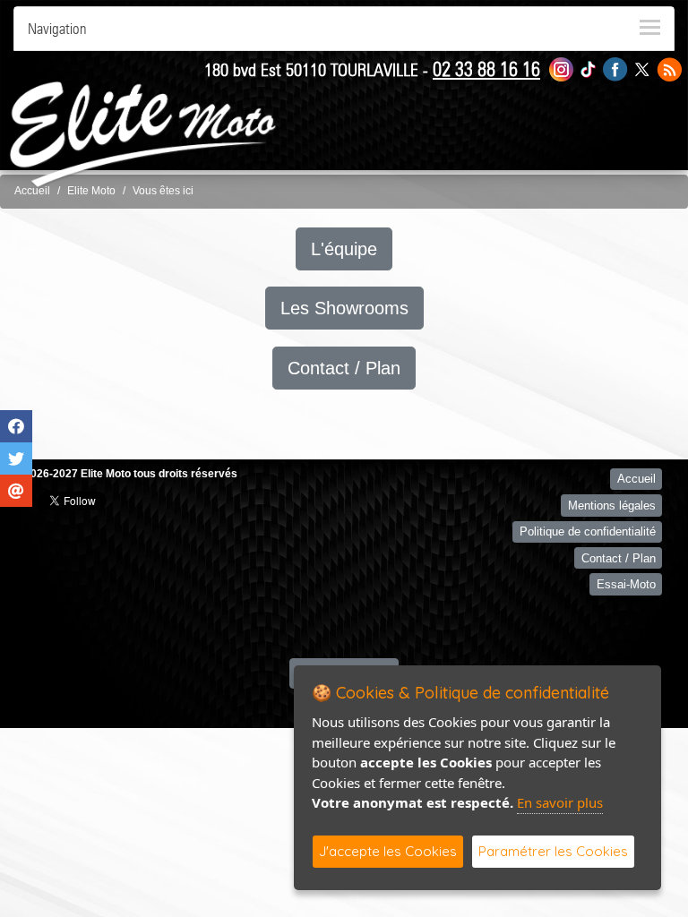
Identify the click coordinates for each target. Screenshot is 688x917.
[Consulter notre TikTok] (588, 68)
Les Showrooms (344, 308)
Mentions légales (612, 505)
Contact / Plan (344, 368)
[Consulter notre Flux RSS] (669, 68)
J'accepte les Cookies (388, 851)
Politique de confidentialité (588, 531)
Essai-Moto (626, 584)
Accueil (32, 190)
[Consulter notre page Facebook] (615, 68)
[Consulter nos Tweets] (642, 68)
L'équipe (344, 249)
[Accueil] (143, 133)
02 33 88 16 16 (486, 69)
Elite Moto (91, 190)
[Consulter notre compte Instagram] (561, 68)
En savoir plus (560, 802)
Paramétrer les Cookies (553, 851)
